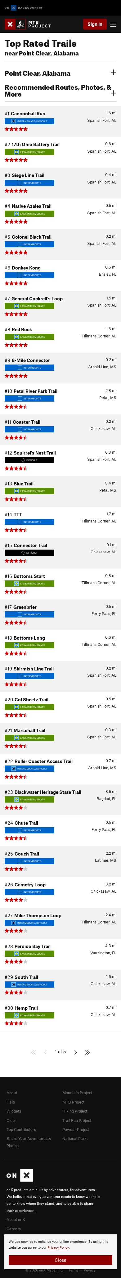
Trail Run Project (76, 1120)
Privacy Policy (58, 1248)
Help (11, 1101)
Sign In (94, 24)
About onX (16, 1219)
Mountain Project (77, 1092)
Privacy (90, 1270)
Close (60, 1260)
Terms (73, 1270)
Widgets (14, 1111)
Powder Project (75, 1129)
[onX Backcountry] (23, 8)
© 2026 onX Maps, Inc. (44, 1270)
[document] (60, 1252)
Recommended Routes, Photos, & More (58, 90)
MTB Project (73, 1101)
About (12, 1092)
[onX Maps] (20, 1180)
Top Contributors (21, 1129)
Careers (14, 1228)
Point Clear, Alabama (37, 72)
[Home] (31, 24)
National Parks (75, 1138)
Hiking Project (74, 1111)
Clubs (11, 1120)
